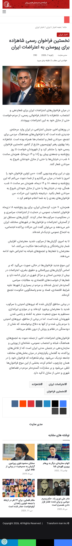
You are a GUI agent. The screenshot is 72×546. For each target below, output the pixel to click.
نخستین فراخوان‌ (56, 391)
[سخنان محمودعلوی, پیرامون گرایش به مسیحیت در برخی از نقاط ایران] (19, 452)
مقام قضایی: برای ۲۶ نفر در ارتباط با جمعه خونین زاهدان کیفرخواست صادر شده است (19, 503)
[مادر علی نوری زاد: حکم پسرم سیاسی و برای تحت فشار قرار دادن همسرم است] (53, 487)
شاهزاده (36, 384)
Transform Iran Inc (57, 523)
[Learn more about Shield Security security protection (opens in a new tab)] (4, 542)
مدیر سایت (62, 55)
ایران (48, 27)
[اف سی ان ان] (36, 4)
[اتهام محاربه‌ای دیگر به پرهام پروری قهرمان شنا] (53, 452)
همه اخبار (57, 27)
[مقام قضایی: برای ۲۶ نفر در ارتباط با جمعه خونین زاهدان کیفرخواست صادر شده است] (19, 488)
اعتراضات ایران (57, 384)
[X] (55, 403)
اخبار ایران (39, 27)
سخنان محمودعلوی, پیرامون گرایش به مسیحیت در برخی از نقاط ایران (20, 466)
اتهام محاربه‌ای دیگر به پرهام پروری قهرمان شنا (56, 465)
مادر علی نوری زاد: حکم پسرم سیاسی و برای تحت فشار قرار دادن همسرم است (55, 502)
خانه (65, 27)
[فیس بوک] (63, 403)
